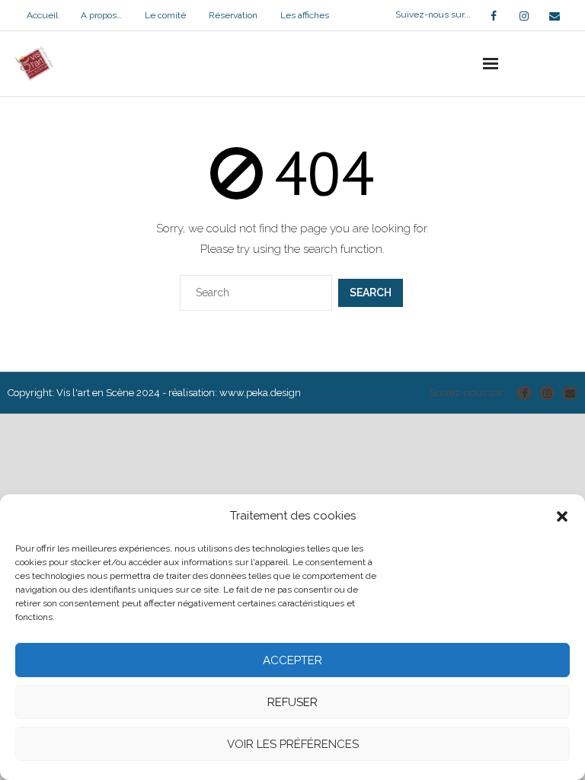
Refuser (292, 702)
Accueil (42, 15)
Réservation (233, 15)
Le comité (165, 15)
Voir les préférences (293, 744)
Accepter (292, 660)
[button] (562, 516)
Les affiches (304, 15)
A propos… (101, 15)
